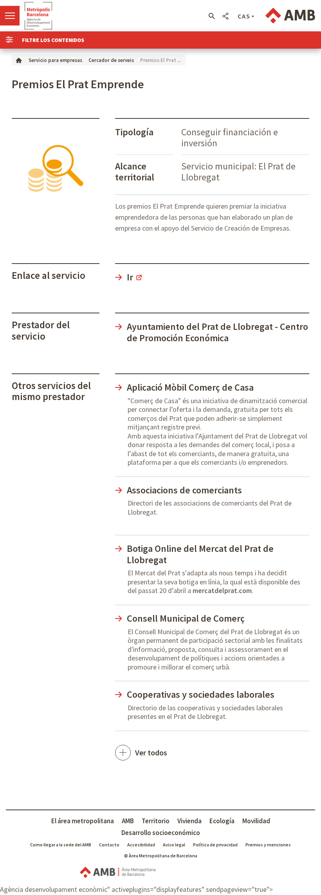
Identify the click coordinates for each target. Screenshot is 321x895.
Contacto (109, 845)
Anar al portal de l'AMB (290, 16)
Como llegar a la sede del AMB (60, 845)
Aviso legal (174, 845)
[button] (211, 16)
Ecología (221, 821)
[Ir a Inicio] (18, 60)
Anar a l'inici (38, 15)
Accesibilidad (141, 845)
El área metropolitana (82, 821)
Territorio (156, 821)
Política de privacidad (215, 845)
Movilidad (256, 821)
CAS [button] (244, 16)
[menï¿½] (10, 15)
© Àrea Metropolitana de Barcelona (160, 856)
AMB (128, 821)
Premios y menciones (268, 845)
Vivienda (189, 821)
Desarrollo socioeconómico (160, 832)
